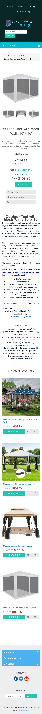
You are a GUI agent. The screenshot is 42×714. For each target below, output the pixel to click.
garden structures (9, 332)
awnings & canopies (24, 329)
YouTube (26, 678)
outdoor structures (18, 334)
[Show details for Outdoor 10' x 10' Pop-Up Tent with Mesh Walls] (21, 397)
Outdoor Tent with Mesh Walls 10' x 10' (19, 607)
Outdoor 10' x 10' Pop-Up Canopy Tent (19, 484)
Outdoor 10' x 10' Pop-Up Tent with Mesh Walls (20, 421)
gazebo (9, 329)
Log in (20, 7)
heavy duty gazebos (28, 353)
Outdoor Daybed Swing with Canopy (18, 546)
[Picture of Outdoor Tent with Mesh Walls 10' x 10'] (8, 113)
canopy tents (11, 340)
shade (30, 340)
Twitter (21, 678)
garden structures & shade (11, 337)
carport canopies (29, 348)
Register (11, 7)
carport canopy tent (19, 345)
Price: (14, 178)
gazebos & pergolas (9, 353)
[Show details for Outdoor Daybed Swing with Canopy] (21, 523)
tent (21, 340)
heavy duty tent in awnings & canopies (18, 350)
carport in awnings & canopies (19, 359)
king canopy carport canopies (18, 356)
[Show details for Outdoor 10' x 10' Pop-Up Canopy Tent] (21, 462)
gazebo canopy (12, 342)
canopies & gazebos (27, 332)
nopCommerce (25, 710)
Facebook (16, 678)
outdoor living (30, 337)
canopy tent (26, 342)
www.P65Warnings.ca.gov (21, 316)
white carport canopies (10, 348)
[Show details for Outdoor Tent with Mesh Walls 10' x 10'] (21, 585)
